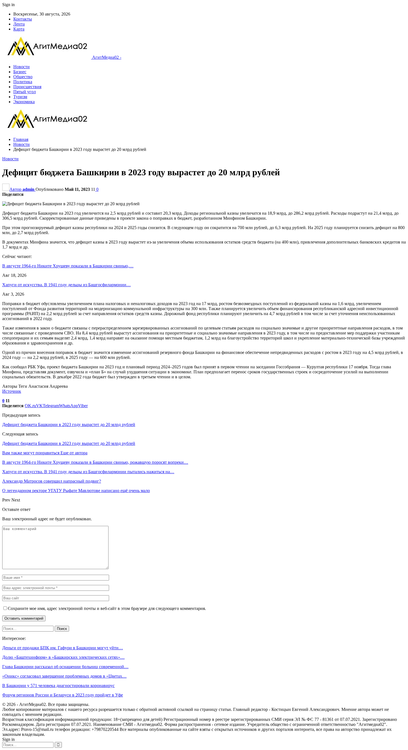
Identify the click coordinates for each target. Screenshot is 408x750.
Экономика (24, 101)
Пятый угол (24, 91)
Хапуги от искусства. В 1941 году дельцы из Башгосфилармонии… (66, 284)
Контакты (22, 19)
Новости (21, 66)
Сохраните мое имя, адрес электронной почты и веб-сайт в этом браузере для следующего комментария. (107, 608)
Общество (22, 76)
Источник (11, 391)
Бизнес (19, 71)
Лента (19, 24)
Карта (18, 29)
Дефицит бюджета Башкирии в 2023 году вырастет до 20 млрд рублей (68, 424)
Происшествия (27, 86)
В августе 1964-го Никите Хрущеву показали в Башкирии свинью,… (68, 265)
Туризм (20, 96)
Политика (22, 81)
